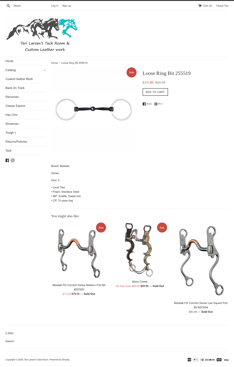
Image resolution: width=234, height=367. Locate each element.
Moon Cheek (140, 281)
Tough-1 (10, 132)
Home (9, 61)
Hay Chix (11, 115)
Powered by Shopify (59, 359)
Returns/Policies (16, 141)
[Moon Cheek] (139, 249)
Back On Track (14, 88)
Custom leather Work (19, 79)
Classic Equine (15, 106)
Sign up (66, 5)
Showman (12, 123)
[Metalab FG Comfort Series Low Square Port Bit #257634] (201, 260)
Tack (8, 150)
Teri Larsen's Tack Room (36, 359)
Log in (54, 5)
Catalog (25, 70)
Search (9, 341)
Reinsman (12, 97)
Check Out (222, 5)
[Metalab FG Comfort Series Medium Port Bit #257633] (79, 251)
